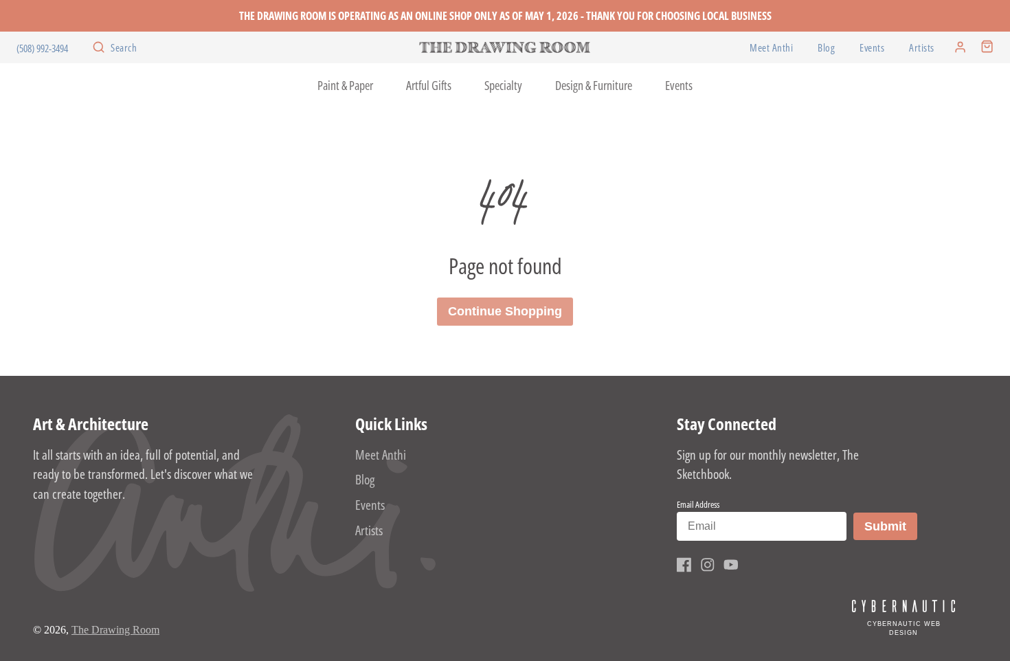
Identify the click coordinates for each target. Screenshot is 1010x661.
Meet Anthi (771, 48)
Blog (826, 48)
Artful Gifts (428, 85)
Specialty (503, 85)
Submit (890, 526)
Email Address (698, 504)
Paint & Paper (345, 85)
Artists (921, 48)
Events (872, 48)
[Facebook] (684, 564)
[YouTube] (731, 564)
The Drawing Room (115, 630)
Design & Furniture (593, 85)
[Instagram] (707, 564)
